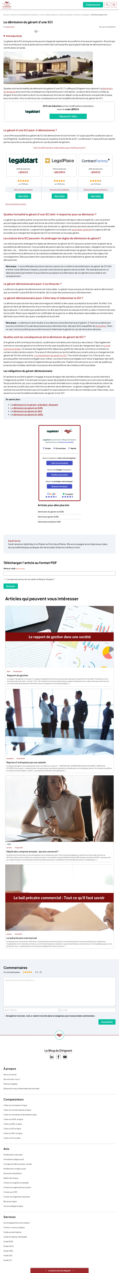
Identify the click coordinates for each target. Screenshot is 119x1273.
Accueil (6, 15)
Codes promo (93, 4)
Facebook (58, 1057)
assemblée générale (81, 229)
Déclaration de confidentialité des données (21, 1088)
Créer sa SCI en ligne (12, 1138)
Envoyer (10, 586)
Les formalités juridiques (49, 15)
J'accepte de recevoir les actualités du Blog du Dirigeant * (30, 579)
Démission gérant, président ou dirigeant (74, 15)
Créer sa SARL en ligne (12, 1124)
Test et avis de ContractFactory (96, 189)
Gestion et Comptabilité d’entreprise (24, 15)
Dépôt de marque (10, 1178)
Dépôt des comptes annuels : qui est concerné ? (33, 851)
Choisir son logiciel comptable (16, 1183)
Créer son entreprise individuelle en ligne (20, 1114)
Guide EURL (8, 1241)
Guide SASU (8, 1246)
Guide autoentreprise (12, 1232)
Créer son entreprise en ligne (15, 1105)
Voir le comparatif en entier (15, 204)
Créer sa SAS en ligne (12, 1128)
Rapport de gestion (17, 675)
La (26, 408)
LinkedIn (52, 1057)
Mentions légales (10, 1084)
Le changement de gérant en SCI (50, 355)
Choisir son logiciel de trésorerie (16, 1197)
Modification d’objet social (14, 1169)
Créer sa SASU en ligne (12, 1133)
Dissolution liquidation (12, 1173)
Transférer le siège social (13, 1159)
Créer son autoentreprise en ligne (17, 1110)
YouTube (65, 1057)
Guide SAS (7, 1255)
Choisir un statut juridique (14, 1227)
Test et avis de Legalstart (23, 189)
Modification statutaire (13, 1154)
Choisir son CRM (10, 1192)
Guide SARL (8, 1251)
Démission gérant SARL (48, 516)
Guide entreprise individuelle (15, 1237)
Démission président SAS (49, 521)
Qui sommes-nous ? (11, 1079)
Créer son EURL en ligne (13, 1119)
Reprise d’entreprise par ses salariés (26, 762)
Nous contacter (10, 1074)
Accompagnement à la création (16, 1223)
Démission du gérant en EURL (51, 511)
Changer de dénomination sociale (17, 1164)
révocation (100, 326)
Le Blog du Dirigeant (6, 4)
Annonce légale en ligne (13, 1206)
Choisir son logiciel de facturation (17, 1187)
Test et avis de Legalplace (59, 189)
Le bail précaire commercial (22, 938)
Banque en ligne (10, 1201)
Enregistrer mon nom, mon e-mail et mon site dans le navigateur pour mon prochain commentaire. (50, 1016)
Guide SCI (7, 1260)
